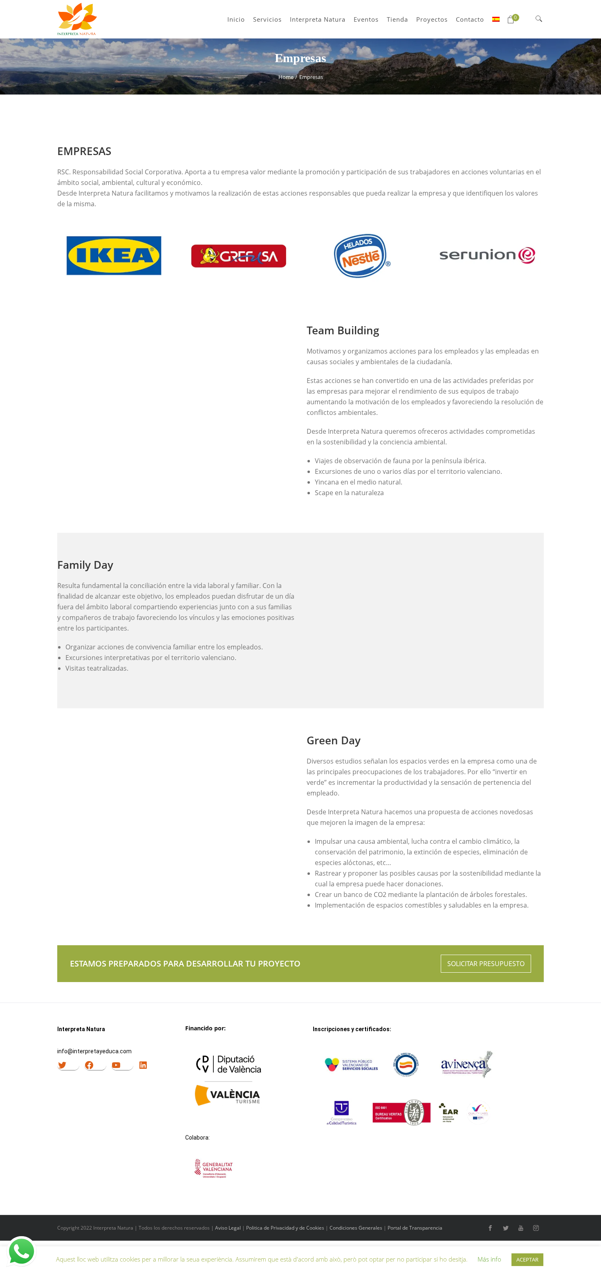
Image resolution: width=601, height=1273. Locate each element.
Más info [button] (489, 1259)
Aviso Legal (228, 1227)
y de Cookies (310, 1227)
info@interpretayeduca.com (94, 1051)
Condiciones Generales (356, 1227)
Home (286, 77)
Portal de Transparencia (415, 1227)
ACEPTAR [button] (527, 1259)
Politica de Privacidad (270, 1227)
